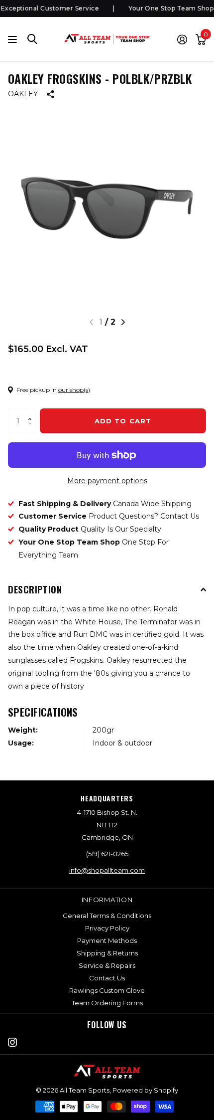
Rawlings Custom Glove (107, 990)
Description (35, 589)
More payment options (107, 480)
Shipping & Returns (107, 953)
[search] (32, 39)
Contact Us (107, 978)
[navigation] (123, 322)
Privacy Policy (107, 928)
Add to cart (123, 421)
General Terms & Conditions (107, 916)
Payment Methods (107, 940)
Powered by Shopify (145, 1090)
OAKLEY (23, 93)
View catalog (13, 39)
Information (107, 900)
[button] (32, 412)
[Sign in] (182, 39)
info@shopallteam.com (107, 870)
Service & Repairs (107, 965)
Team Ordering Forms (107, 1003)
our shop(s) (74, 389)
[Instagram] (12, 1042)
